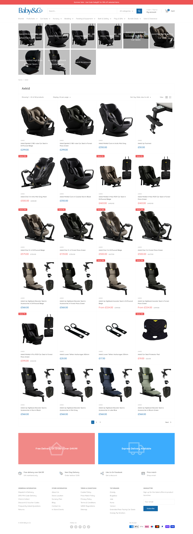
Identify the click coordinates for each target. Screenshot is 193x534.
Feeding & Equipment (84, 19)
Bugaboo (113, 496)
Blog (53, 502)
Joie (111, 499)
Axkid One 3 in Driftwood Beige (110, 250)
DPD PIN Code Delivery (27, 496)
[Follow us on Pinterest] (80, 526)
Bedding (67, 19)
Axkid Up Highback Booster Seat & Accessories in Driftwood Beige (33, 302)
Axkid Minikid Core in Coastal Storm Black (75, 197)
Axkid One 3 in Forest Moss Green (150, 250)
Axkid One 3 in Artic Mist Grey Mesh (34, 197)
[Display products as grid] (167, 97)
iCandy (112, 492)
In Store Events (58, 509)
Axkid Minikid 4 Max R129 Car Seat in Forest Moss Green (154, 198)
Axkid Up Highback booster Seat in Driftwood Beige (116, 302)
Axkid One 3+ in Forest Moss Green (73, 250)
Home (20, 80)
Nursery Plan (57, 499)
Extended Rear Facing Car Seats (122, 509)
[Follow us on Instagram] (75, 526)
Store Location (57, 496)
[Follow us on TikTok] (88, 526)
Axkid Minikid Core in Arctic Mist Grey (112, 143)
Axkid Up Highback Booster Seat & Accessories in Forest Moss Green (73, 302)
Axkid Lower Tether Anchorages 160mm (74, 354)
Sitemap (84, 509)
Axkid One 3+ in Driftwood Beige (33, 250)
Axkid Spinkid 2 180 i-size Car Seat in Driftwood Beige (34, 144)
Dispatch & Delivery (26, 492)
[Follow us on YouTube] (84, 526)
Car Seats (44, 19)
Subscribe (150, 508)
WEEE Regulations (88, 506)
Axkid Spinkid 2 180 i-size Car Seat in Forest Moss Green (76, 144)
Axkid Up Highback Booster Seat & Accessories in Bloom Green (151, 409)
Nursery (56, 19)
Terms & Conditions (88, 502)
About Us (55, 492)
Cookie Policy (86, 492)
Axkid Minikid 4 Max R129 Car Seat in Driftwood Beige (112, 198)
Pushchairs (31, 19)
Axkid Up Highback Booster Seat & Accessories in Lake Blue (112, 409)
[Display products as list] (170, 97)
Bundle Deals (133, 19)
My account (151, 12)
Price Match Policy (88, 496)
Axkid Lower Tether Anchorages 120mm (113, 354)
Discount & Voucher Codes (28, 502)
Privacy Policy (86, 499)
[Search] (139, 11)
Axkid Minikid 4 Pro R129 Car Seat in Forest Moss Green (36, 355)
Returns (21, 509)
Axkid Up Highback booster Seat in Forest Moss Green (153, 302)
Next (167, 422)
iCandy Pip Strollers (117, 513)
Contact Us (56, 506)
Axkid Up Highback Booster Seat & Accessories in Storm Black (33, 409)
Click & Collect (23, 499)
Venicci (112, 506)
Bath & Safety (103, 19)
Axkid (26, 80)
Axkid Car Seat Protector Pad (149, 354)
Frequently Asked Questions (29, 506)
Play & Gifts (118, 19)
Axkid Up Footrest (144, 143)
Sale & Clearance (150, 19)
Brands (21, 19)
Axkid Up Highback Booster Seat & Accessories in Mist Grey (73, 409)
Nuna (112, 502)
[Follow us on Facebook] (71, 526)
